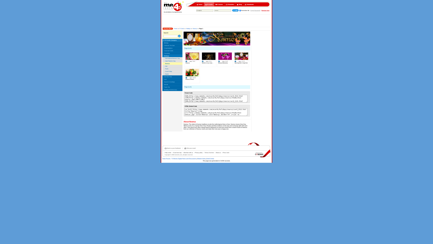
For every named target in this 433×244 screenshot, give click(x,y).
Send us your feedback (174, 148)
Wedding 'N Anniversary (170, 89)
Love (165, 79)
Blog (240, 4)
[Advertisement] (216, 21)
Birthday (166, 43)
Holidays (188, 28)
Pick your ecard (191, 148)
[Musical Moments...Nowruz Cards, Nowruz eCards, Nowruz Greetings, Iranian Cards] (225, 59)
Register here (265, 10)
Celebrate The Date (169, 45)
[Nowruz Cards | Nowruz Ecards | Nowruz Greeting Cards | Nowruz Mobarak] (217, 45)
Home (200, 4)
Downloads (250, 4)
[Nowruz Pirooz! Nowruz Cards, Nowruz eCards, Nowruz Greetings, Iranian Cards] (192, 76)
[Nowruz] (192, 59)
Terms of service (209, 152)
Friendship (167, 53)
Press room (226, 152)
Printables (231, 4)
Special (166, 84)
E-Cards (210, 4)
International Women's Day (172, 58)
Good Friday (168, 71)
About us (218, 152)
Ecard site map (177, 152)
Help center (168, 152)
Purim (166, 68)
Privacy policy (199, 152)
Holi (166, 66)
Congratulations (168, 48)
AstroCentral (210, 159)
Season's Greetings (169, 82)
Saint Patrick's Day (170, 61)
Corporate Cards (168, 50)
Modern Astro (201, 159)
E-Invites (220, 4)
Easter (167, 74)
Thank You (167, 87)
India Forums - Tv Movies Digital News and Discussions (179, 159)
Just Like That (168, 76)
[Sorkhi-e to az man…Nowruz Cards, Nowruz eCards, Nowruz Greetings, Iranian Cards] (209, 59)
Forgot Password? (255, 10)
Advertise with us (188, 152)
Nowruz (195, 28)
